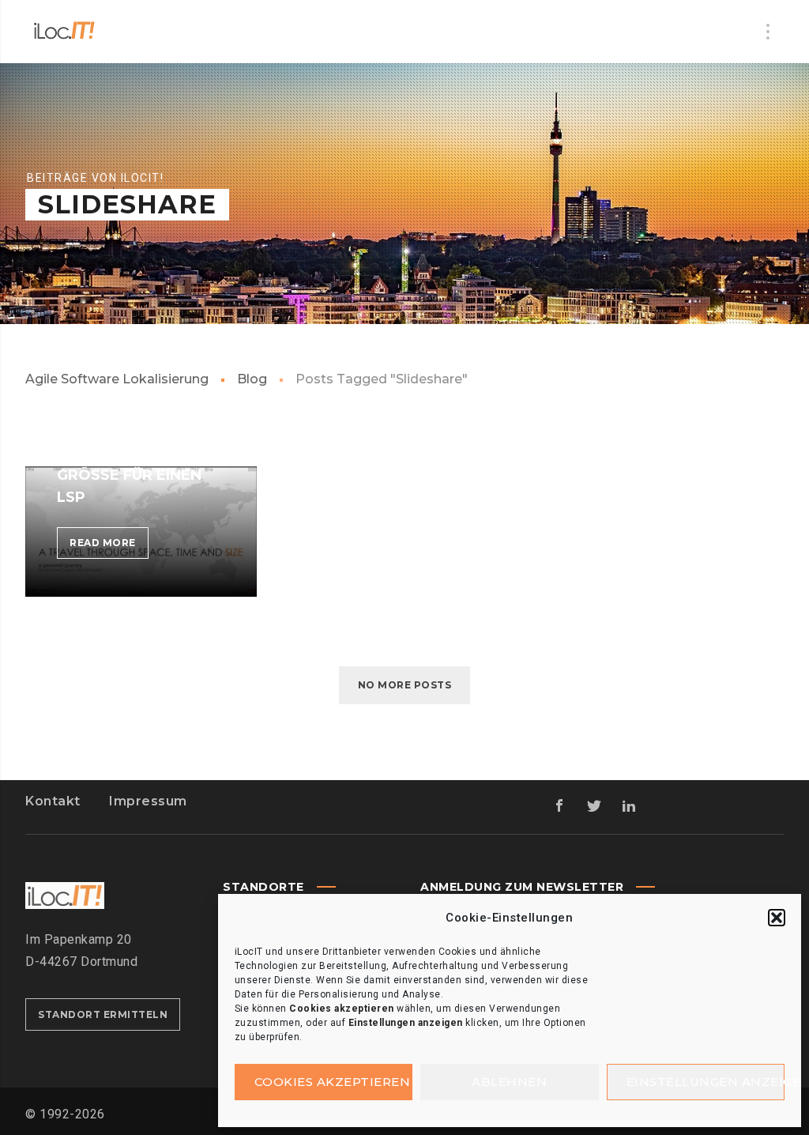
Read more (109, 547)
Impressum (148, 801)
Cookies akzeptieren (332, 1081)
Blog (252, 379)
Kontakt (53, 801)
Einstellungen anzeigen (706, 1081)
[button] (777, 918)
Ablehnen (509, 1081)
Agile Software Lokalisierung (117, 379)
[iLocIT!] (64, 31)
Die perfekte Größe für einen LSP (129, 475)
